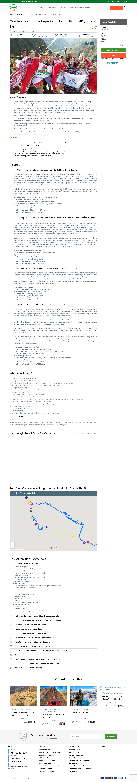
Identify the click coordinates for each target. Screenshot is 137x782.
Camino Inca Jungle (75, 755)
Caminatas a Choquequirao (78, 758)
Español (125, 1)
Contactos (117, 8)
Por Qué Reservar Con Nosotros (50, 752)
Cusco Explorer (27, 778)
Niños (103, 39)
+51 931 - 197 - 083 (113, 1)
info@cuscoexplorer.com (29, 1)
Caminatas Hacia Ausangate (79, 761)
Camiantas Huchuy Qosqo (78, 766)
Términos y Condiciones (47, 761)
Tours (63, 8)
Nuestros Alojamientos (46, 771)
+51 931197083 (115, 63)
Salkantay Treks (74, 752)
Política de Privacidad (46, 755)
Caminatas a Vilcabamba (77, 771)
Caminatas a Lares (75, 763)
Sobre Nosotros (44, 750)
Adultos (104, 33)
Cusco (19, 14)
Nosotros (51, 8)
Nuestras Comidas (45, 769)
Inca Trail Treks (74, 750)
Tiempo (104, 27)
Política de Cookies (45, 758)
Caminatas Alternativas (80, 8)
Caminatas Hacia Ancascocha (79, 769)
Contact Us (114, 55)
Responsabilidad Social (47, 763)
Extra (122, 45)
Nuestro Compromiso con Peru (49, 766)
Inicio (40, 8)
